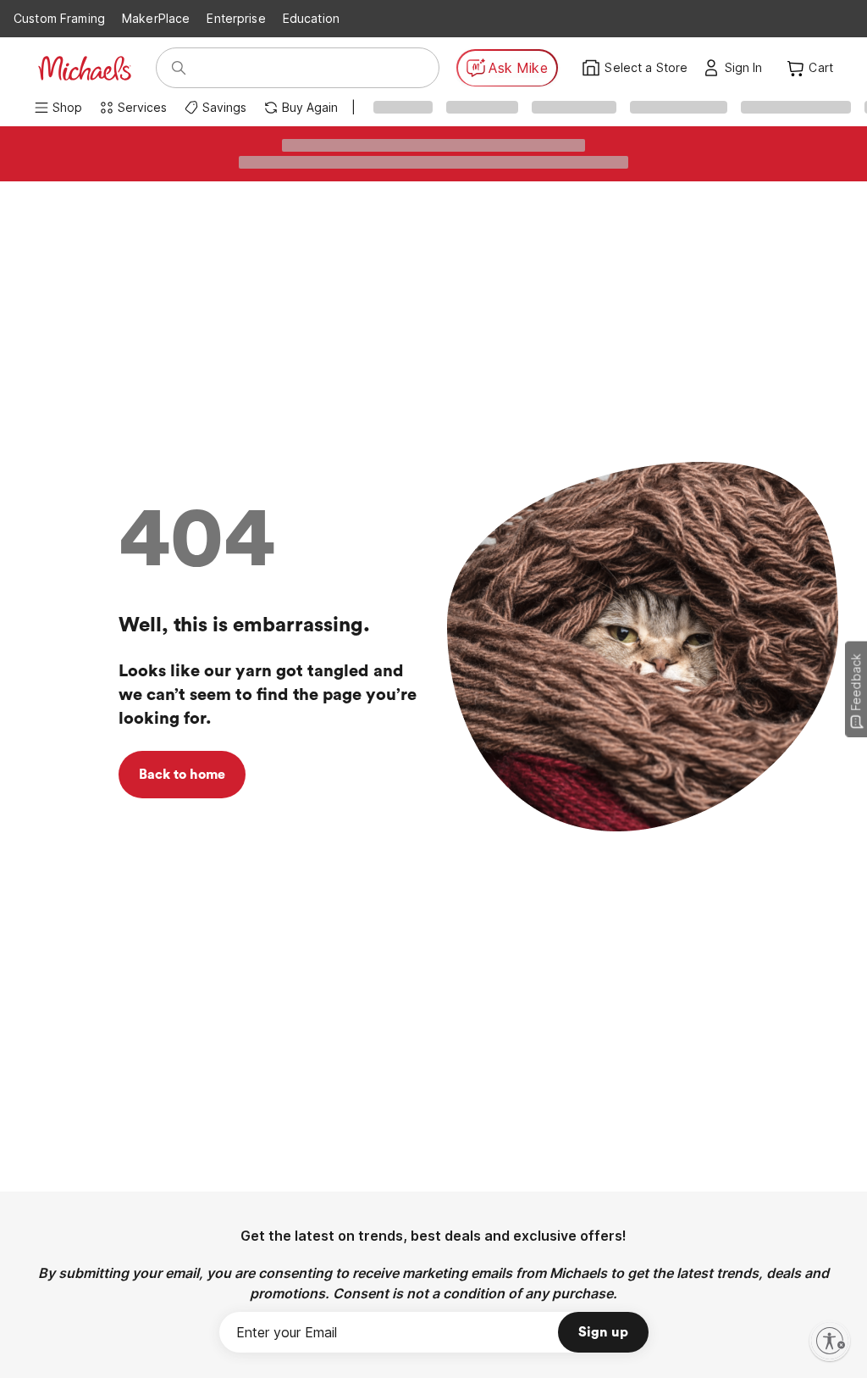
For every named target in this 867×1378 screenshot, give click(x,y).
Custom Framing (59, 18)
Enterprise (236, 18)
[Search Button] (178, 67)
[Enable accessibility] (829, 1340)
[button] (748, 68)
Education (311, 18)
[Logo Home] (84, 68)
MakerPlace (156, 18)
